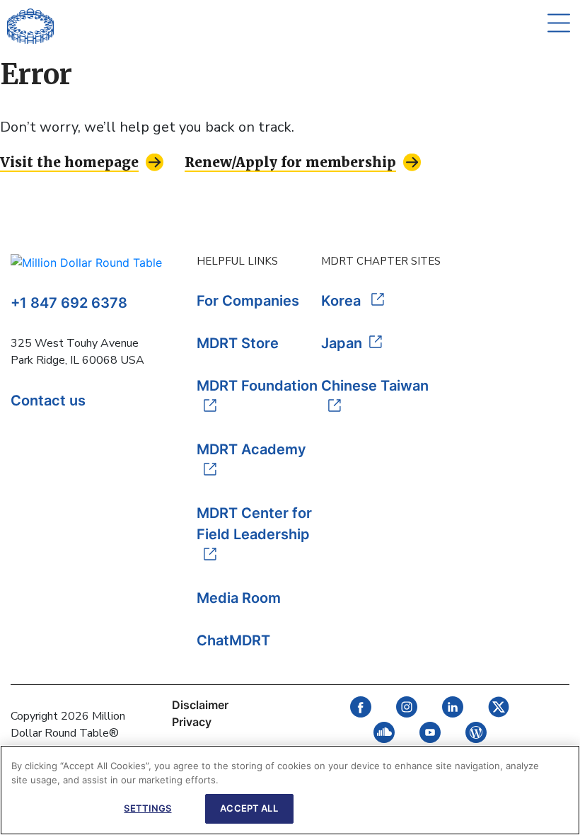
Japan (341, 343)
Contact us (48, 400)
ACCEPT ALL (248, 808)
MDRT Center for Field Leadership (254, 524)
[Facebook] (361, 713)
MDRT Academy (251, 449)
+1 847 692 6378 (69, 302)
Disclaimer (200, 705)
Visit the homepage (69, 162)
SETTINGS (147, 808)
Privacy (191, 722)
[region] (290, 790)
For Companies (248, 300)
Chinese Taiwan (375, 385)
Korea (342, 300)
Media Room (239, 597)
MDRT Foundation (257, 385)
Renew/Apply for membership (290, 162)
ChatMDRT (233, 640)
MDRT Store (238, 343)
